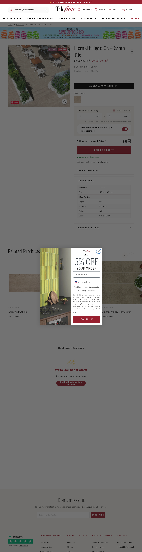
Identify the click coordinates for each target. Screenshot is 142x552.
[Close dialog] (98, 251)
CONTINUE (87, 319)
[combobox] (76, 282)
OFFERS (135, 18)
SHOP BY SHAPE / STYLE (40, 18)
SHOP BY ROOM (67, 18)
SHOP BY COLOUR (12, 18)
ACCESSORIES (88, 18)
